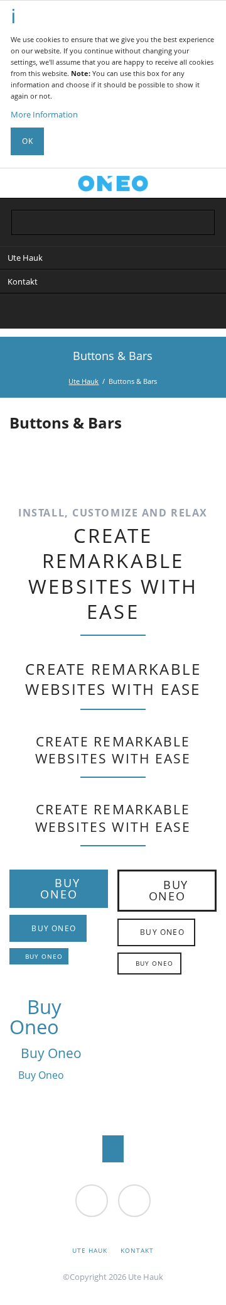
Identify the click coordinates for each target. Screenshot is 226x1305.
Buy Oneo (60, 888)
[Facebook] (100, 313)
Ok (27, 141)
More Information (44, 114)
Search (205, 183)
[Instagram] (125, 313)
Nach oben (113, 1148)
